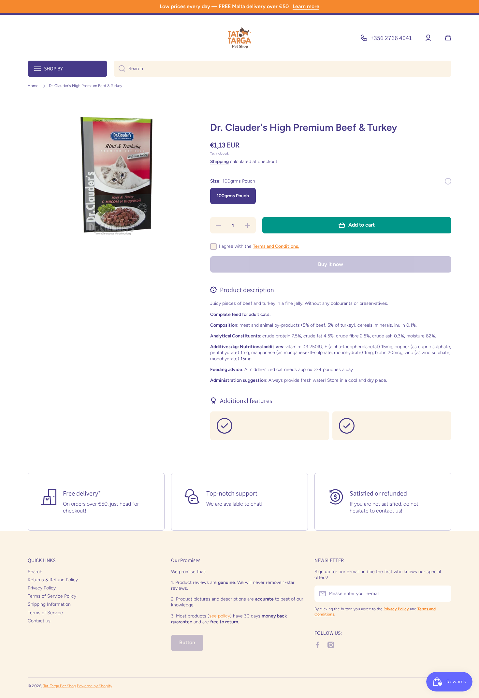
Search (35, 571)
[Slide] (448, 181)
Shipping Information (49, 604)
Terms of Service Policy (52, 596)
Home (33, 85)
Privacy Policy (42, 588)
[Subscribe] (443, 594)
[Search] (119, 69)
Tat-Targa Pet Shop (59, 686)
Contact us (39, 621)
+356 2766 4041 (391, 38)
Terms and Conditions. (276, 246)
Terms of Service (45, 613)
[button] (448, 38)
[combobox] (282, 69)
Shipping (219, 161)
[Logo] (239, 37)
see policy (219, 616)
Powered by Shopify (94, 686)
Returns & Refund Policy (53, 580)
